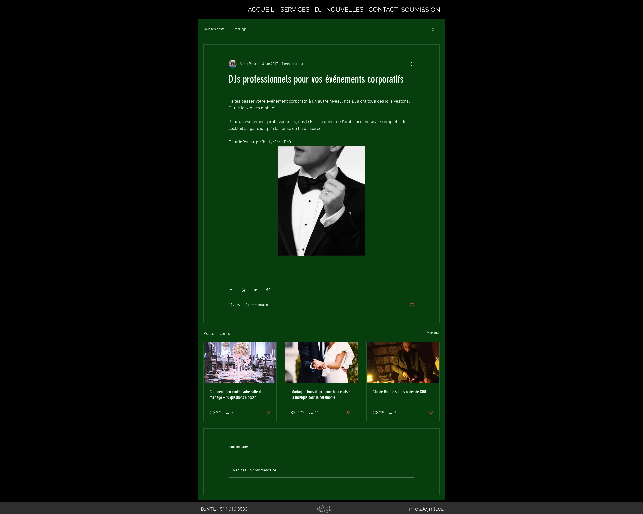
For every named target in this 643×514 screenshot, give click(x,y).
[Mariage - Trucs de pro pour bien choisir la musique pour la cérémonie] (321, 362)
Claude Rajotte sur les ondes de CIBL (399, 392)
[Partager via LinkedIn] (255, 289)
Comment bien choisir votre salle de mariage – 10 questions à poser (236, 394)
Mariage (241, 29)
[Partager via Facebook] (231, 289)
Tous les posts (214, 29)
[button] (295, 9)
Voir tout (433, 333)
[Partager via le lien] (267, 289)
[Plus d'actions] (411, 64)
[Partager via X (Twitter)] (243, 289)
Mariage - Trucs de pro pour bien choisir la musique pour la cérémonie (320, 394)
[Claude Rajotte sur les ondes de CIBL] (403, 362)
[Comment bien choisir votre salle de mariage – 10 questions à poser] (240, 362)
